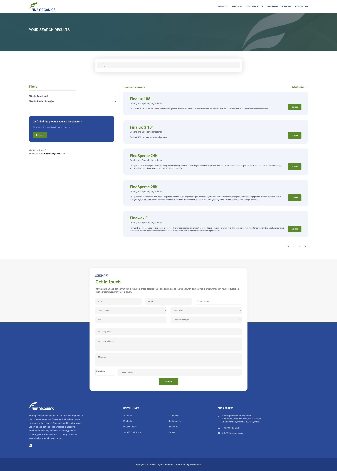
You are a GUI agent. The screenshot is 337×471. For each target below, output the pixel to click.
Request (39, 135)
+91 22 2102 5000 (230, 428)
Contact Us (173, 415)
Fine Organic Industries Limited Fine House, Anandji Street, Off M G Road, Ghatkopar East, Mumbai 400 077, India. (241, 418)
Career (171, 432)
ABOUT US (222, 6)
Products (127, 421)
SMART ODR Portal (132, 432)
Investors (172, 426)
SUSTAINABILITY (254, 6)
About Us (127, 415)
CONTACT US (301, 6)
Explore (295, 107)
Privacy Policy (130, 426)
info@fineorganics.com (54, 153)
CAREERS (286, 6)
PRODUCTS (237, 6)
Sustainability (174, 421)
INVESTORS (272, 6)
